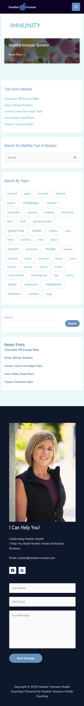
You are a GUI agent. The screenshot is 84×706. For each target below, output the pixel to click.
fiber (10, 221)
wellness (14, 294)
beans (11, 203)
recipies (12, 258)
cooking (49, 212)
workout (33, 294)
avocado (43, 193)
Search (8, 317)
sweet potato (15, 275)
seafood (43, 258)
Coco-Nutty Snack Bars (19, 118)
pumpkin (32, 249)
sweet (58, 267)
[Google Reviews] (22, 570)
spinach (12, 267)
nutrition (26, 239)
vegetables (31, 284)
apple (27, 193)
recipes (67, 249)
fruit (23, 221)
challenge (31, 202)
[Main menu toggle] (76, 7)
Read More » (17, 54)
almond (12, 193)
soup (72, 258)
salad (28, 258)
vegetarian (54, 284)
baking (60, 193)
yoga (49, 294)
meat (10, 239)
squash (28, 267)
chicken (52, 203)
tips (56, 275)
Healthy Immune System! (29, 45)
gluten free (16, 230)
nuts (40, 239)
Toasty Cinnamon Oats (18, 124)
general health (42, 221)
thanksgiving (39, 275)
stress (43, 267)
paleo (53, 239)
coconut (32, 212)
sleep (58, 258)
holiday (53, 231)
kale (68, 231)
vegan (12, 284)
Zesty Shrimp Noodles (18, 105)
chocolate (13, 212)
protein (13, 249)
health (37, 230)
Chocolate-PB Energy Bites (21, 99)
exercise (67, 212)
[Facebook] (12, 570)
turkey (69, 275)
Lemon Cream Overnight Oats (23, 111)
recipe (50, 248)
